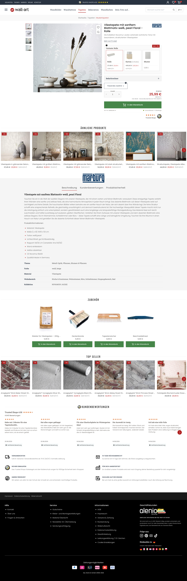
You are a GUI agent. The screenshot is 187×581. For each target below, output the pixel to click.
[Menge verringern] (106, 94)
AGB (99, 509)
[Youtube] (151, 535)
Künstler (37, 2)
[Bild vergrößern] (98, 32)
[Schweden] (163, 549)
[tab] (69, 187)
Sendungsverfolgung (61, 526)
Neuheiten (9, 2)
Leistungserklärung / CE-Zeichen (111, 538)
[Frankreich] (144, 549)
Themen (16, 2)
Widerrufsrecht (36, 496)
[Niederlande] (150, 549)
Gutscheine (57, 509)
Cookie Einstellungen (106, 542)
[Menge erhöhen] (119, 94)
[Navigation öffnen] (6, 9)
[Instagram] (141, 535)
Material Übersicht (60, 517)
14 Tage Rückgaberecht (112, 456)
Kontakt (10, 509)
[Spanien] (160, 549)
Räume (30, 2)
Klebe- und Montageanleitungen (66, 513)
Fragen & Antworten (15, 517)
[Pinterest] (146, 535)
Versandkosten (18, 456)
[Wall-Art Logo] (19, 10)
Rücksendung (103, 522)
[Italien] (147, 549)
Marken (24, 2)
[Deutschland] (141, 549)
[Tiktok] (156, 535)
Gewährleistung (104, 534)
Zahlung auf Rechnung (112, 477)
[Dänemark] (153, 549)
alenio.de (143, 518)
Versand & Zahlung (106, 517)
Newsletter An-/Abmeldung (64, 522)
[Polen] (166, 549)
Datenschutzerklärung (22, 496)
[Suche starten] (173, 10)
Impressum (9, 496)
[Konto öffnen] (168, 2)
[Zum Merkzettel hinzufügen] (98, 27)
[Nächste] (184, 150)
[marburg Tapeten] (154, 25)
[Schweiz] (157, 549)
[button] (67, 57)
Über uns (11, 513)
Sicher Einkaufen (19, 466)
